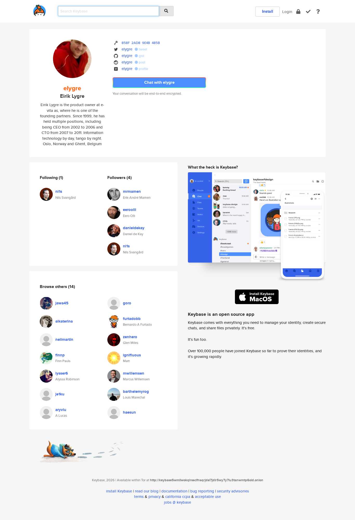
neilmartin (64, 339)
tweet (142, 49)
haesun (129, 412)
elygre (127, 49)
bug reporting (202, 491)
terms (139, 496)
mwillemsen (133, 373)
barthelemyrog (136, 391)
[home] (39, 9)
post (141, 62)
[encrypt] (298, 11)
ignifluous (132, 355)
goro (127, 303)
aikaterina (64, 321)
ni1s (58, 191)
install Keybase (119, 491)
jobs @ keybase (177, 502)
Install (267, 11)
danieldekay (133, 228)
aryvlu (60, 410)
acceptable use (208, 496)
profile (143, 68)
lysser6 (61, 373)
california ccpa (177, 496)
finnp (60, 355)
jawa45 (61, 303)
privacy (154, 496)
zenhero (130, 337)
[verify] (308, 11)
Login (287, 11)
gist (141, 55)
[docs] (318, 11)
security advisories (233, 491)
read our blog (147, 491)
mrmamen (132, 191)
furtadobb (132, 319)
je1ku (59, 394)
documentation (174, 491)
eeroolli (129, 210)
